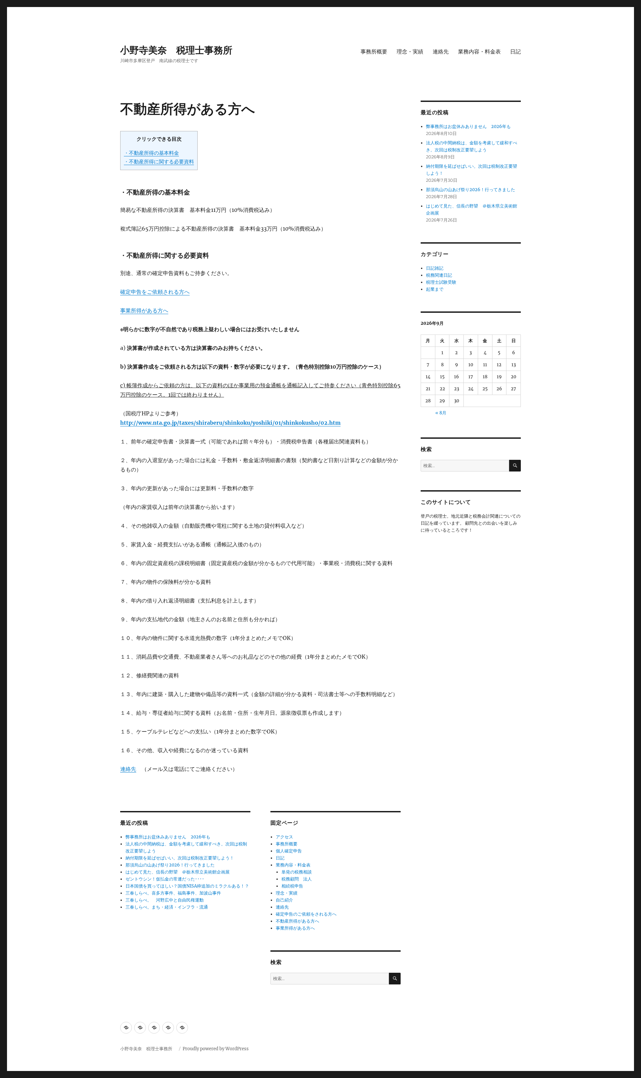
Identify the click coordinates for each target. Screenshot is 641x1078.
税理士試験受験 (441, 282)
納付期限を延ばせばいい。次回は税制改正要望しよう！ (180, 858)
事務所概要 (374, 51)
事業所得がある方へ (144, 310)
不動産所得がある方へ (297, 921)
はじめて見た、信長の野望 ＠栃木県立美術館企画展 (178, 872)
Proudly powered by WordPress (216, 1049)
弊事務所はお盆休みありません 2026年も (168, 837)
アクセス (284, 837)
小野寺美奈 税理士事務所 (181, 50)
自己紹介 (284, 900)
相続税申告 (292, 886)
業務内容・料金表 (479, 51)
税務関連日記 (439, 275)
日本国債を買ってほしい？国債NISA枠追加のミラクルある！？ (187, 886)
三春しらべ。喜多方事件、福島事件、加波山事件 (173, 893)
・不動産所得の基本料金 (151, 153)
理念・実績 (410, 51)
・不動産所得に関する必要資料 (159, 161)
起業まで (434, 289)
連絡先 (441, 51)
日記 (515, 51)
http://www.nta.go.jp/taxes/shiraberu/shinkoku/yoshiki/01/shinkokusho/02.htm (230, 422)
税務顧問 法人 (296, 879)
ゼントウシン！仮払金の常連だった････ (165, 879)
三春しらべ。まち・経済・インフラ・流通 (167, 907)
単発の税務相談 (298, 872)
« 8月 (440, 413)
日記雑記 (434, 268)
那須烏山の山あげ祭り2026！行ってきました (170, 865)
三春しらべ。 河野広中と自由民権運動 (165, 900)
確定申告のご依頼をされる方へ (306, 914)
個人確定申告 (289, 851)
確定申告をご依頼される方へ (155, 291)
